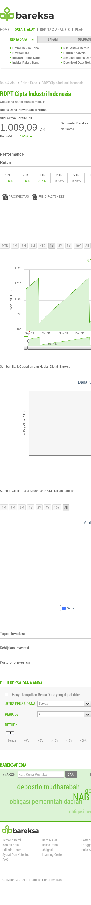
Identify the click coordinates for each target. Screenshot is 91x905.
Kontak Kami (10, 845)
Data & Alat (8, 82)
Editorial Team (11, 849)
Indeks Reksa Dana (25, 62)
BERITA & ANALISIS (55, 29)
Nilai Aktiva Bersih (76, 48)
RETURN (11, 724)
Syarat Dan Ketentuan (16, 854)
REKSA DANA (18, 39)
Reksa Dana (28, 82)
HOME (4, 29)
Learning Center (52, 854)
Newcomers (20, 53)
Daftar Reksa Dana (25, 48)
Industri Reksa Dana (26, 58)
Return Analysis (74, 53)
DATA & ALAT (25, 29)
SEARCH (8, 774)
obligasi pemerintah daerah (46, 801)
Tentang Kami (11, 840)
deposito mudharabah (48, 786)
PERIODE (11, 714)
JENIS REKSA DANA (20, 703)
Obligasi (47, 849)
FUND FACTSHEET (51, 196)
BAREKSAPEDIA (13, 765)
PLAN (79, 29)
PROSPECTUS (19, 196)
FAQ (5, 859)
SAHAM (53, 39)
